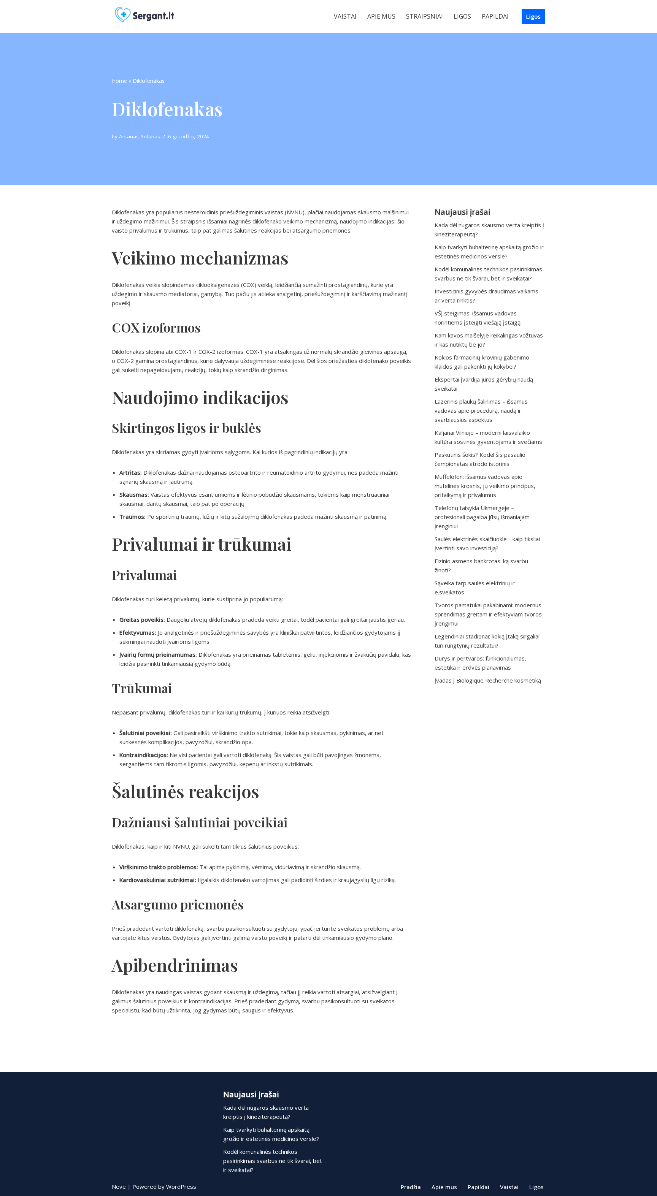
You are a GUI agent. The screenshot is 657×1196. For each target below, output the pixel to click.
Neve (119, 1186)
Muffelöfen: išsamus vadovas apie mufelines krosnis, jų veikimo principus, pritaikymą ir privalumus (485, 486)
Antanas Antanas (139, 136)
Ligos (462, 16)
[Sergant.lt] (152, 16)
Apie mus (381, 16)
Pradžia (411, 1187)
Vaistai (345, 16)
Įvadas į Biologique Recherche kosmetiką (488, 680)
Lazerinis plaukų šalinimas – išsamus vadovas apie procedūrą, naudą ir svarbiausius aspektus (481, 410)
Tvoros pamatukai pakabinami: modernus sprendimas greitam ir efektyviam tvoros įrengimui (488, 614)
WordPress (181, 1186)
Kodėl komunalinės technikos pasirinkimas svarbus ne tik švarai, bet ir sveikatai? (272, 1161)
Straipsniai (424, 16)
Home (119, 80)
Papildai (495, 16)
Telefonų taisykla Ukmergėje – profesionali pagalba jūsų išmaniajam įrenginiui (482, 517)
